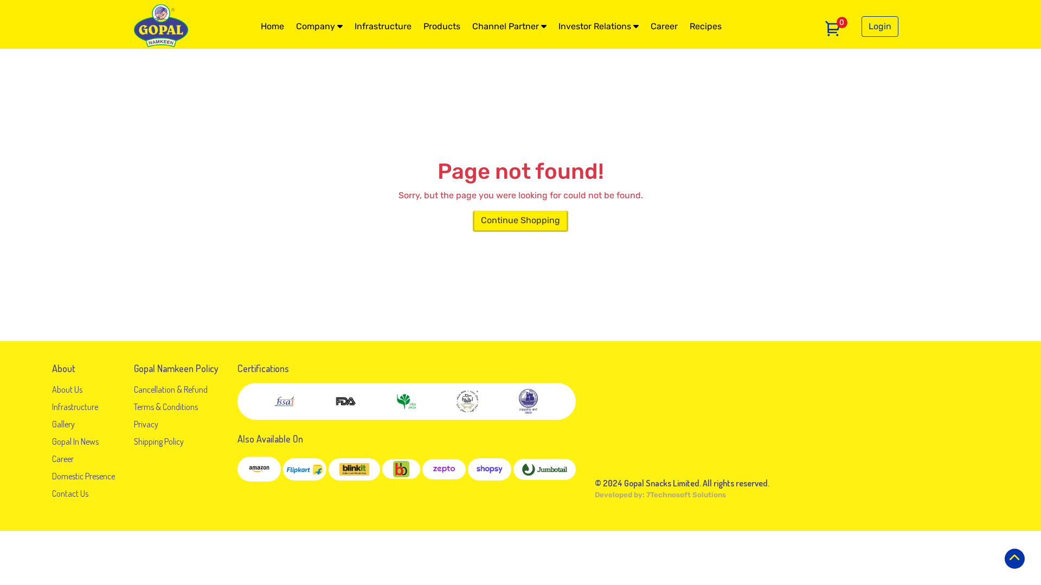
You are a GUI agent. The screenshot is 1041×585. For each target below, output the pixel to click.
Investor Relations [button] (595, 26)
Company (316, 26)
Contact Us (70, 493)
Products (441, 26)
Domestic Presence (83, 476)
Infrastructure (383, 26)
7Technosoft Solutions (686, 495)
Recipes (706, 26)
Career (664, 26)
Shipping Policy (159, 441)
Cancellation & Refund (171, 389)
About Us (67, 389)
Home (272, 26)
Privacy (146, 424)
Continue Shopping (520, 220)
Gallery (63, 424)
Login (880, 26)
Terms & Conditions (166, 406)
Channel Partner (506, 26)
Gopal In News (75, 441)
